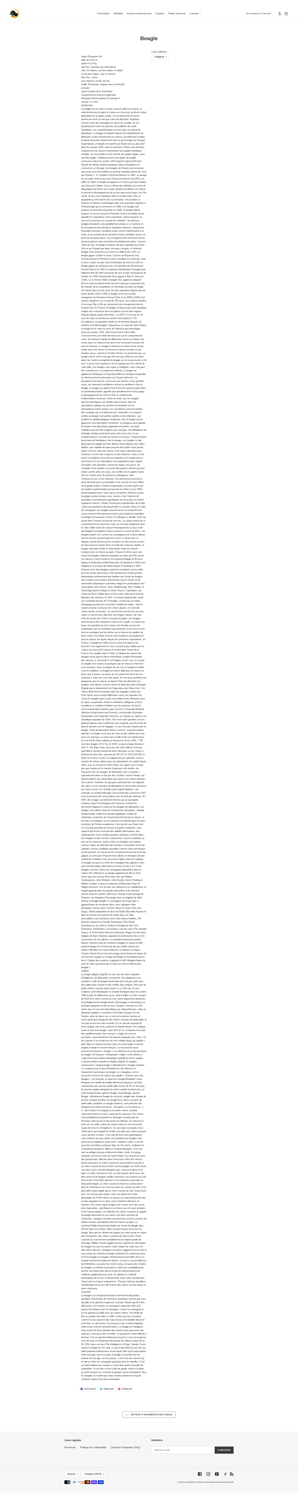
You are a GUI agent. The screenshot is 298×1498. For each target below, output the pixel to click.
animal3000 (190, 1482)
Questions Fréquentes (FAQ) (125, 1447)
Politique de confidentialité (93, 1447)
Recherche (70, 1447)
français (71, 1474)
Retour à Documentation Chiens (151, 1414)
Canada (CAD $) (92, 1474)
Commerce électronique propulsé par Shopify (214, 1482)
